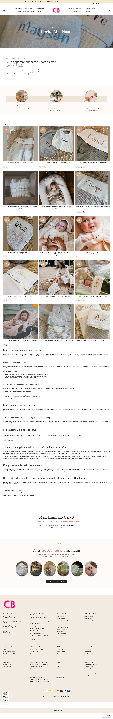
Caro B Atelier (60, 649)
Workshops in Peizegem (89, 675)
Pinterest (85, 482)
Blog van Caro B (7, 664)
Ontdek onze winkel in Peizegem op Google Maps (16, 492)
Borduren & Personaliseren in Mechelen (39, 679)
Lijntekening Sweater (89, 668)
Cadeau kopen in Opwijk (36, 675)
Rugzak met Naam (88, 660)
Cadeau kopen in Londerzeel (36, 673)
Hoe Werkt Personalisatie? (63, 620)
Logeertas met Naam (89, 662)
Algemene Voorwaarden (53, 696)
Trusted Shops (60, 527)
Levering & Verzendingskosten (91, 623)
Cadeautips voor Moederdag (37, 656)
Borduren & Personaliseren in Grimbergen (39, 681)
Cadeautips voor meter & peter (37, 658)
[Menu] (8, 692)
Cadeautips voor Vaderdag (36, 653)
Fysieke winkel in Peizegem (9, 656)
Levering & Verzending (62, 627)
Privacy (44, 696)
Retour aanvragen (61, 633)
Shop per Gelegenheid (74, 9)
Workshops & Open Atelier (26, 12)
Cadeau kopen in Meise (35, 668)
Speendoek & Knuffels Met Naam (91, 671)
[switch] (5, 702)
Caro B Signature (41, 9)
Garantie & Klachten (62, 629)
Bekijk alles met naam (55, 581)
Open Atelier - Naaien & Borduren (10, 653)
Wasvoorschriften (61, 623)
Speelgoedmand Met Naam (90, 664)
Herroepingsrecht (61, 631)
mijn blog (11, 487)
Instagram (23, 482)
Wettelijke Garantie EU (62, 635)
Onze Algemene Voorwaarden (91, 620)
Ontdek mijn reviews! (8, 662)
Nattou (58, 666)
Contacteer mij (60, 616)
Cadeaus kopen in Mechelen (37, 677)
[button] (60, 677)
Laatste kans (77, 12)
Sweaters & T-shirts (88, 666)
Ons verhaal (6, 649)
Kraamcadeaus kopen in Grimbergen (39, 664)
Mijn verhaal (86, 12)
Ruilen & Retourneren (65, 696)
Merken (40, 12)
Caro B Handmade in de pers (10, 660)
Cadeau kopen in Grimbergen (37, 671)
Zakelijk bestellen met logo (90, 673)
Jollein (58, 656)
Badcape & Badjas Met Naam (91, 658)
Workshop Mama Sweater (9, 651)
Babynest (86, 656)
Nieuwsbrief (5, 658)
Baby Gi (59, 671)
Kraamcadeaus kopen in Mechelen (38, 662)
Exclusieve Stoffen (7, 666)
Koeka (58, 658)
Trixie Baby (59, 662)
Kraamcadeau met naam (36, 649)
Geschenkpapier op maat (63, 625)
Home (53, 27)
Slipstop (59, 673)
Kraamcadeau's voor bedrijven (37, 660)
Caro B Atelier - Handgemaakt (23, 9)
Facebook (78, 482)
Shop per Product (90, 9)
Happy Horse (60, 668)
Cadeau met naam (35, 651)
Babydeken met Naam (89, 653)
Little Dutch (59, 660)
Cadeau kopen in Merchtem (36, 666)
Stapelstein (59, 653)
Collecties (58, 27)
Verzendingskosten (61, 618)
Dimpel (59, 664)
